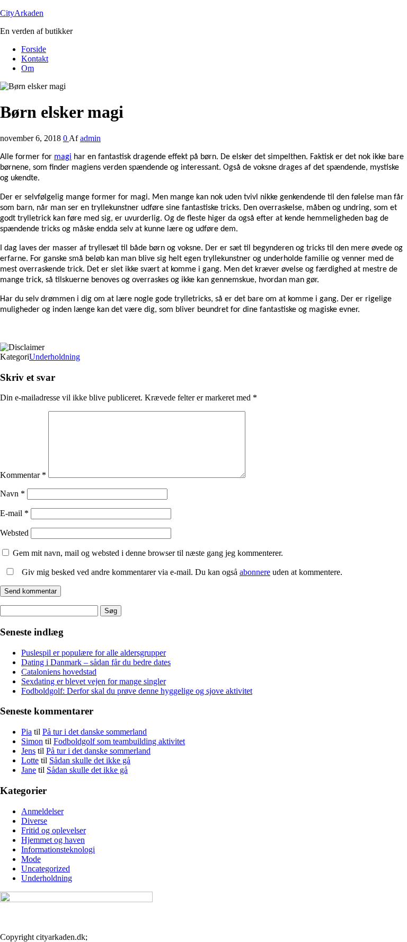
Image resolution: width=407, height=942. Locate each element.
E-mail (14, 513)
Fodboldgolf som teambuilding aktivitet (119, 741)
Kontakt (34, 58)
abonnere (255, 572)
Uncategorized (45, 868)
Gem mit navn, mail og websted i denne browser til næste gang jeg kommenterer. (148, 552)
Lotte (30, 760)
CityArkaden (21, 13)
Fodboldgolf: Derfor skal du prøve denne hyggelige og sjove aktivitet (136, 690)
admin (90, 138)
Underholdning (54, 356)
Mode (31, 859)
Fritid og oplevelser (53, 830)
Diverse (34, 820)
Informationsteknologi (58, 849)
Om (27, 68)
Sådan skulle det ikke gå (89, 760)
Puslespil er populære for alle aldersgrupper (93, 652)
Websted (14, 532)
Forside (33, 49)
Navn (12, 493)
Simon (32, 741)
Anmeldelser (42, 811)
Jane (28, 769)
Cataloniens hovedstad (58, 671)
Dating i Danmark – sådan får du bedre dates (96, 662)
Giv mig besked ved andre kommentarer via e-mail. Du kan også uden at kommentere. (181, 572)
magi (63, 157)
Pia (26, 731)
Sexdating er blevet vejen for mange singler (93, 681)
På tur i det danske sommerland (94, 731)
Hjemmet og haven (53, 839)
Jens (28, 750)
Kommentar (23, 474)
